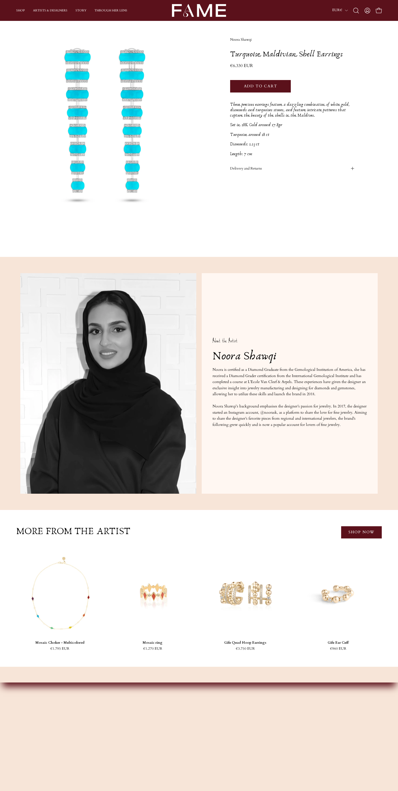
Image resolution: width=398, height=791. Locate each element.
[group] (199, 600)
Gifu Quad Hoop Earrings (245, 643)
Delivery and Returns (246, 168)
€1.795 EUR (59, 648)
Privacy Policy (289, 752)
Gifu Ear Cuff (338, 643)
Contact (284, 720)
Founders (138, 720)
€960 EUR (338, 648)
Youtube (211, 736)
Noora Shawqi (241, 39)
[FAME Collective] (199, 10)
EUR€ (337, 10)
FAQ (282, 728)
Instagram (212, 720)
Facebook (212, 728)
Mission (137, 728)
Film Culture (141, 744)
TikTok (210, 744)
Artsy (208, 752)
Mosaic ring (152, 643)
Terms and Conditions (296, 744)
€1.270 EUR (152, 648)
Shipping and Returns (295, 736)
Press (135, 752)
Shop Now (361, 532)
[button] (356, 10)
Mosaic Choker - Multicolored (59, 643)
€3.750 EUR (245, 648)
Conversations (142, 736)
